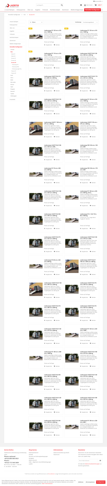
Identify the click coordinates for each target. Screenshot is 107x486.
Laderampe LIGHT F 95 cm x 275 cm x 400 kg (88, 123)
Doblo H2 (13, 56)
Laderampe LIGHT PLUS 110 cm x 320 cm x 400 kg (52, 100)
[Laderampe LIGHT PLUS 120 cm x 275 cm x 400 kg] (72, 381)
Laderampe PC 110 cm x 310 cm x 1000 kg (52, 54)
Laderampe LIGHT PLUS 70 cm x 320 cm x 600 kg (88, 306)
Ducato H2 (13, 60)
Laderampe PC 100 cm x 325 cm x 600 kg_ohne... (88, 191)
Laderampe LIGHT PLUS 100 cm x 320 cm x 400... (52, 146)
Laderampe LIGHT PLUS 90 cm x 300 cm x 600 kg (52, 375)
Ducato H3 (13, 62)
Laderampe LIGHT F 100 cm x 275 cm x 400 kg (53, 123)
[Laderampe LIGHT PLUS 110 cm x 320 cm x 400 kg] (36, 106)
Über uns (12, 28)
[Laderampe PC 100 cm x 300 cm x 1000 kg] (36, 358)
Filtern (33, 22)
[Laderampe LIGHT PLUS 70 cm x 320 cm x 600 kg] (72, 312)
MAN (11, 80)
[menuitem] (49, 5)
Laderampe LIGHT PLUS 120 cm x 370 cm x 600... (88, 237)
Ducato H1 (13, 58)
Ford (11, 75)
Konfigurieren (100, 482)
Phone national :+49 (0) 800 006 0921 (11, 457)
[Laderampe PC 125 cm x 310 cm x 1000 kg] (72, 106)
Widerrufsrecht (33, 460)
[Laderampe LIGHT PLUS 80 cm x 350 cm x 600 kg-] (36, 220)
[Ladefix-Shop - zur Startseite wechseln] (12, 5)
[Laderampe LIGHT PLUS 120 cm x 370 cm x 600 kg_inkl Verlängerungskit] (72, 243)
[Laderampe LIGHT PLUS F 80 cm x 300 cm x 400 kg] (36, 289)
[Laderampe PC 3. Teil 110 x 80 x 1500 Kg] (72, 220)
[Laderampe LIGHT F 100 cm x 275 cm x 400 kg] (36, 129)
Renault (12, 91)
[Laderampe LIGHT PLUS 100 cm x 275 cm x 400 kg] (72, 358)
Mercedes (13, 82)
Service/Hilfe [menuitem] (98, 1)
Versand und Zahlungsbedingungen (38, 456)
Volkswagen (13, 96)
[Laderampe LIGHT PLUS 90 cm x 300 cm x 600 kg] (36, 381)
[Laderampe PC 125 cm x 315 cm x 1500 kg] (72, 37)
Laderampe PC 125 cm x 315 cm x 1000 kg (52, 31)
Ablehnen (80, 482)
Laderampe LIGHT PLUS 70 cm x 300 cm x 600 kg (52, 306)
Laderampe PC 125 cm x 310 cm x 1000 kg (88, 100)
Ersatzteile (12, 99)
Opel (11, 87)
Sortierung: (78, 22)
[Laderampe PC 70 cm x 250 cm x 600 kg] (36, 174)
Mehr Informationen (47, 483)
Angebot (12, 31)
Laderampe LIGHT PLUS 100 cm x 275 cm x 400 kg (88, 352)
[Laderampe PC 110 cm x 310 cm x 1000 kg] (36, 60)
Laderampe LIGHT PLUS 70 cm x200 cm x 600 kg (52, 77)
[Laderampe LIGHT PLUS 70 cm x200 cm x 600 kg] (36, 83)
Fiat (11, 52)
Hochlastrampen (14, 37)
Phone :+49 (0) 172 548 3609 (11, 462)
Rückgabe (31, 458)
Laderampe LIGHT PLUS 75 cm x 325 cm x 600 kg (52, 237)
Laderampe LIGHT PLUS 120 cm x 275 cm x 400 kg (88, 375)
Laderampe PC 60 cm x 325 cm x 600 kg (52, 260)
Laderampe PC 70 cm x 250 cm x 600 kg (52, 169)
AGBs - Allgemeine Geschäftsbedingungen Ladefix (40, 463)
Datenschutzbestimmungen (92, 464)
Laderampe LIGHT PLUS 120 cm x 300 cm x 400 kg (52, 398)
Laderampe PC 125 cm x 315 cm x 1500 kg (88, 31)
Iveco (11, 77)
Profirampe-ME (15, 66)
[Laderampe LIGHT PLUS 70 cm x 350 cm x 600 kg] (72, 289)
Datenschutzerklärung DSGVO (61, 452)
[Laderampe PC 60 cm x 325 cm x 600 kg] (36, 266)
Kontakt (31, 454)
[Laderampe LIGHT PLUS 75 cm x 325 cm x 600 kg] (36, 243)
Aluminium (13, 40)
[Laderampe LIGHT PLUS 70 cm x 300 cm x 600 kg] (36, 312)
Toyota (12, 93)
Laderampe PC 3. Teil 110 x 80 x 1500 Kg (88, 214)
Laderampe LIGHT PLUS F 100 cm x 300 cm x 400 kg (88, 260)
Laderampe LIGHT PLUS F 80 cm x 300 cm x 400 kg (52, 283)
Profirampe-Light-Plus (17, 69)
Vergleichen (49, 45)
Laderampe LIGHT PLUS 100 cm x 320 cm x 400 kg (52, 191)
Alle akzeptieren (90, 482)
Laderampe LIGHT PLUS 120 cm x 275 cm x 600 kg (52, 329)
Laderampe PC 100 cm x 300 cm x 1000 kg (52, 352)
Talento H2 (13, 73)
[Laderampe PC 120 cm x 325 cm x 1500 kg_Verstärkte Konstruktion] (72, 335)
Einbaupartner (13, 25)
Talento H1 (13, 71)
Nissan (12, 84)
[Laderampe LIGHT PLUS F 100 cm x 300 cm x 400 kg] (72, 266)
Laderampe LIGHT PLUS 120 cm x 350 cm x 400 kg (88, 54)
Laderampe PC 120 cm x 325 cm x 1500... (88, 329)
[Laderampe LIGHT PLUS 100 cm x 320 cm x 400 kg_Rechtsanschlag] (36, 151)
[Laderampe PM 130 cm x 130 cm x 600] (72, 151)
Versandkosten (51, 473)
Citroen (12, 49)
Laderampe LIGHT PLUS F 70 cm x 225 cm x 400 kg (88, 77)
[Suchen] (61, 5)
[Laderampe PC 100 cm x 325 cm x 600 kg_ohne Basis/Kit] (72, 197)
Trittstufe (12, 34)
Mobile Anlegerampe (15, 43)
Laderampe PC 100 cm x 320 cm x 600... (88, 421)
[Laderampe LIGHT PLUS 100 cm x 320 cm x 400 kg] (36, 197)
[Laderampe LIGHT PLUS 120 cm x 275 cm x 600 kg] (36, 335)
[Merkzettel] (81, 5)
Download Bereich (33, 452)
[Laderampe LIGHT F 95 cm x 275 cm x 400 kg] (72, 129)
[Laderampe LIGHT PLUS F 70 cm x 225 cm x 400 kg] (72, 83)
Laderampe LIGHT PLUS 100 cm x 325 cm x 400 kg (88, 398)
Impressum (56, 454)
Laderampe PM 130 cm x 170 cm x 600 (89, 169)
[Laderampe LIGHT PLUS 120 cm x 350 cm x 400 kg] (72, 60)
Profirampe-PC (15, 64)
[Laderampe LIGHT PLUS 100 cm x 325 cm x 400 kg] (72, 404)
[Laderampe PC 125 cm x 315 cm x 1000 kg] (36, 37)
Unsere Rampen (14, 21)
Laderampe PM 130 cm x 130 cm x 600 (89, 146)
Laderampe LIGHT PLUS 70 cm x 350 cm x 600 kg (88, 283)
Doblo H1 (13, 54)
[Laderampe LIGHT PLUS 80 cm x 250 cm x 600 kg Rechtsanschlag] (36, 427)
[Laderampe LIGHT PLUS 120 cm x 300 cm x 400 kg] (36, 404)
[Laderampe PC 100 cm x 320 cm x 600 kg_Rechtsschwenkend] (72, 427)
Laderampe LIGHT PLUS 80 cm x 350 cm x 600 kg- (52, 214)
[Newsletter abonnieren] (100, 460)
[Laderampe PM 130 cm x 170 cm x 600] (72, 174)
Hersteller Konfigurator (16, 47)
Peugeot (12, 89)
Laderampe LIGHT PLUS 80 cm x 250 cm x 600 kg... (52, 421)
